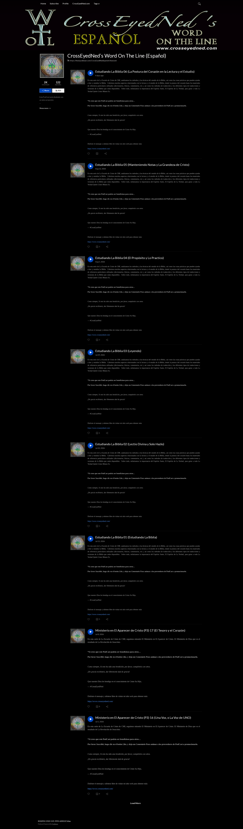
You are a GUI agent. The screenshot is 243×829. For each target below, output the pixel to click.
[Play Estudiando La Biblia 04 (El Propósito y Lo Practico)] (90, 259)
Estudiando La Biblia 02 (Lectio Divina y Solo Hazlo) (129, 444)
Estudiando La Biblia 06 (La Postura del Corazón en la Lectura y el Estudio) (145, 71)
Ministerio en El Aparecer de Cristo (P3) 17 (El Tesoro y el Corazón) (140, 630)
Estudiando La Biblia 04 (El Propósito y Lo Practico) (129, 258)
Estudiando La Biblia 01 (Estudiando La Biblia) (126, 537)
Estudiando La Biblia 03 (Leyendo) (118, 351)
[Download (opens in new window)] (97, 153)
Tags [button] (96, 3)
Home (43, 3)
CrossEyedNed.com (81, 3)
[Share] (105, 153)
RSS (59, 90)
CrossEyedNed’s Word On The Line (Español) (116, 56)
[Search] (199, 3)
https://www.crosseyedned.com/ (99, 149)
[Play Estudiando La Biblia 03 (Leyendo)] (90, 352)
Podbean (55, 824)
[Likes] (88, 153)
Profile (65, 3)
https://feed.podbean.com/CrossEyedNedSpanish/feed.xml (93, 60)
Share (46, 90)
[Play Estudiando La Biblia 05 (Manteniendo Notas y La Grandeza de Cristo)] (90, 166)
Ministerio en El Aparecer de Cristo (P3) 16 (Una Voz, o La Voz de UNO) (143, 717)
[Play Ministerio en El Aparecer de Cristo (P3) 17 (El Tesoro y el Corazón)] (90, 632)
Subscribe (54, 3)
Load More (135, 803)
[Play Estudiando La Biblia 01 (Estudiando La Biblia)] (90, 539)
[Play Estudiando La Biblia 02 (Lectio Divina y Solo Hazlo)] (90, 445)
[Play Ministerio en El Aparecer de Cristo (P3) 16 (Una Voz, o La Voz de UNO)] (90, 719)
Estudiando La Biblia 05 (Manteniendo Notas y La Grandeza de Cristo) (142, 164)
